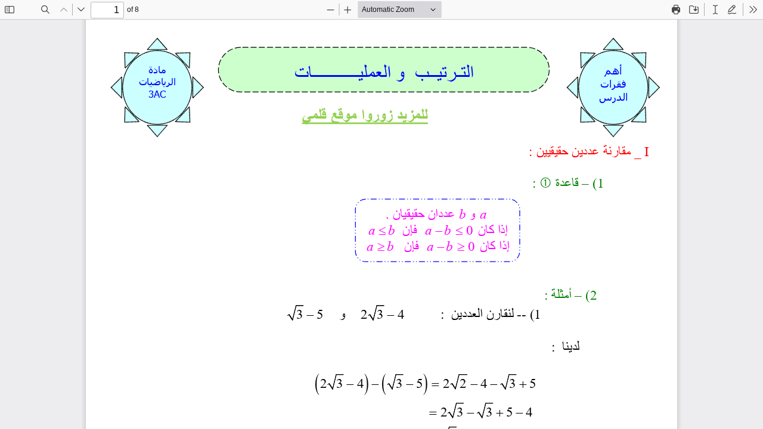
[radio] (715, 9)
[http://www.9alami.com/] (365, 114)
